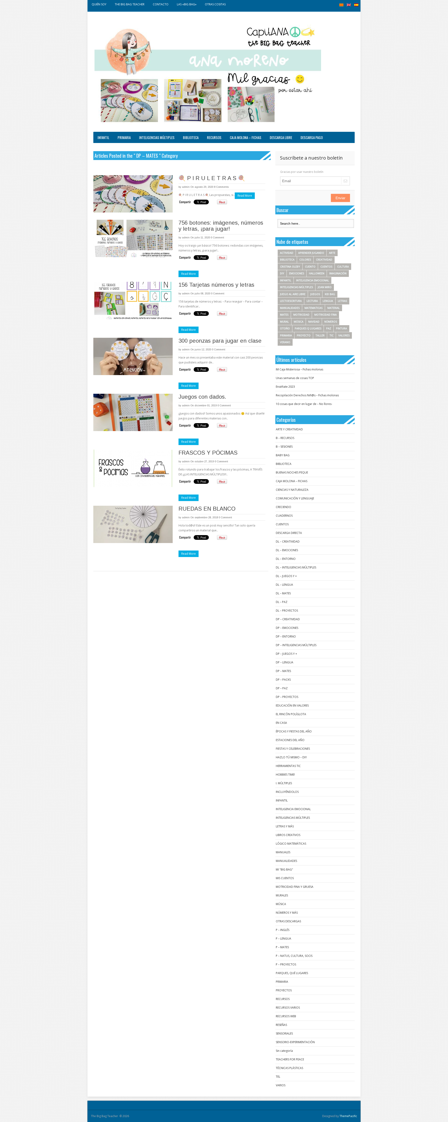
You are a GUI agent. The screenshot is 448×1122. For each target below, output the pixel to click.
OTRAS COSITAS (215, 4)
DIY (282, 273)
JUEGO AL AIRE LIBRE (292, 294)
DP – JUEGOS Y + (286, 654)
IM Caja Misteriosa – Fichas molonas (299, 369)
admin (186, 186)
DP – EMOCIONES (287, 628)
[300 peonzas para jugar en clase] (133, 356)
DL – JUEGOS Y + (286, 576)
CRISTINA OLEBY (290, 266)
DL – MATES (283, 593)
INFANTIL (103, 137)
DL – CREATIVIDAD (288, 542)
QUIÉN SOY (99, 4)
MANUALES (283, 852)
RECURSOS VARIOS (288, 1008)
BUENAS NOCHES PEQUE (292, 472)
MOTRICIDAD (301, 314)
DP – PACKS (283, 680)
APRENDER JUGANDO (311, 252)
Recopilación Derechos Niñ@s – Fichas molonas (307, 395)
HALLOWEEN (316, 273)
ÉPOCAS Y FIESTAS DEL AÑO (294, 731)
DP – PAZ (282, 688)
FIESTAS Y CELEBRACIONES (293, 749)
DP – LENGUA (284, 662)
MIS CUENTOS (285, 878)
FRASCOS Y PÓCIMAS (208, 452)
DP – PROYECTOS (287, 697)
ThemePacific (348, 1116)
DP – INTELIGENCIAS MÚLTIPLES (296, 645)
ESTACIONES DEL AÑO (290, 740)
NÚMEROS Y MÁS (287, 913)
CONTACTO (160, 4)
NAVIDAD (313, 321)
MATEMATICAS (313, 308)
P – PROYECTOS (286, 964)
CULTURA (343, 266)
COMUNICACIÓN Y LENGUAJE (295, 498)
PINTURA (341, 328)
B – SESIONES (284, 447)
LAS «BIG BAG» (186, 4)
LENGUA (328, 301)
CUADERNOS (284, 516)
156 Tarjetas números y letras (216, 285)
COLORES (305, 259)
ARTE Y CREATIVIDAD (289, 429)
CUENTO (310, 266)
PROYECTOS (284, 990)
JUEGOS (315, 294)
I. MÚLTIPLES (284, 783)
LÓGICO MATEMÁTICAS (291, 844)
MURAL (284, 321)
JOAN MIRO (325, 287)
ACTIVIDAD (286, 252)
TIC (331, 335)
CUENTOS (326, 266)
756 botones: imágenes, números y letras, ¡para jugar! (220, 226)
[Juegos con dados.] (133, 412)
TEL (278, 1077)
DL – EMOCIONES (287, 550)
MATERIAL (333, 308)
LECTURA (312, 301)
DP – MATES (283, 671)
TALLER (320, 335)
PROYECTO (304, 335)
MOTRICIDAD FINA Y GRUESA (294, 887)
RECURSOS (214, 137)
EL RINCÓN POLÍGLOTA (291, 714)
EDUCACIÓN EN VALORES (292, 705)
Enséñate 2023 (285, 387)
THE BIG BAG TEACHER (129, 4)
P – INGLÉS (282, 930)
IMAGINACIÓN (337, 273)
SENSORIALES (284, 1033)
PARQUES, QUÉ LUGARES (292, 973)
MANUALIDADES (290, 308)
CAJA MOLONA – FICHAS (245, 137)
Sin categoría (284, 1051)
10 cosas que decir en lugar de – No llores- (304, 404)
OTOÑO (285, 328)
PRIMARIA (124, 137)
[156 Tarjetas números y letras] (133, 300)
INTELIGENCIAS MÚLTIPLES (157, 137)
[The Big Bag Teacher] (207, 73)
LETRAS (342, 301)
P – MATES (282, 947)
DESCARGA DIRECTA (289, 533)
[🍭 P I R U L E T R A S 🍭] (133, 194)
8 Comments (221, 186)
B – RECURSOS (285, 438)
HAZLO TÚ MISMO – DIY (291, 757)
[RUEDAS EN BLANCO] (133, 524)
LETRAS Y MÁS (285, 826)
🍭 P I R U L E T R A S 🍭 (211, 178)
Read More (245, 196)
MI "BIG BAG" (284, 869)
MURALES (282, 895)
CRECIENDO (283, 507)
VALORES (344, 335)
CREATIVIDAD (324, 259)
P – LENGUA (283, 939)
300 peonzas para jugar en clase (220, 341)
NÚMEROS (330, 321)
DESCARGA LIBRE (281, 137)
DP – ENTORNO (286, 636)
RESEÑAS (281, 1025)
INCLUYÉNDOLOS (287, 792)
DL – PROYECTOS (287, 611)
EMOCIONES (296, 273)
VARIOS (280, 1085)
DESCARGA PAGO (312, 137)
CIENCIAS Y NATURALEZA (292, 490)
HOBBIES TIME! (285, 775)
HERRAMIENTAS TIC (288, 766)
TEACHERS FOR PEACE (290, 1059)
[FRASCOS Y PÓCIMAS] (133, 468)
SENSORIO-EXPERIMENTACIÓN (295, 1042)
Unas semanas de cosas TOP (295, 378)
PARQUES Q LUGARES (308, 328)
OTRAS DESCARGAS (288, 921)
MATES (284, 314)
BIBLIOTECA (191, 137)
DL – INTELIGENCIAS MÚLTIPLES (296, 567)
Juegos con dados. (202, 397)
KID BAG (330, 294)
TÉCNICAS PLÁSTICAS (289, 1068)
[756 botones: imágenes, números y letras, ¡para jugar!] (133, 238)
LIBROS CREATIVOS (288, 835)
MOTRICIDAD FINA (325, 314)
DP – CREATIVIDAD (288, 619)
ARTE (332, 252)
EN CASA (281, 723)
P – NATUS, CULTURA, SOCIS (294, 956)
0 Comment (217, 237)
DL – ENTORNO (286, 559)
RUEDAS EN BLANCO (206, 508)
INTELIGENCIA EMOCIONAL (312, 280)
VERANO (285, 342)
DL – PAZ (281, 602)
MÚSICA (298, 321)
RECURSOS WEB (286, 1016)
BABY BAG (283, 455)
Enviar (340, 198)
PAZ (328, 328)
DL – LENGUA (284, 585)
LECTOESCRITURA (291, 301)
